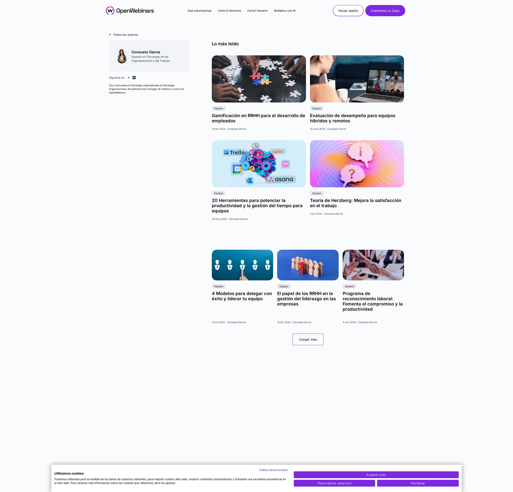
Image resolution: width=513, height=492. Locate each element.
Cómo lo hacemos (229, 10)
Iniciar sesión (348, 11)
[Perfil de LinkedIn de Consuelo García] (134, 77)
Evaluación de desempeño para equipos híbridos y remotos (352, 118)
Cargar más (308, 339)
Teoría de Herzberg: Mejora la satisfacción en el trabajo (355, 203)
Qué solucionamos (199, 10)
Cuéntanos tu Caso (385, 11)
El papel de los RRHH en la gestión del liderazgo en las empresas (306, 298)
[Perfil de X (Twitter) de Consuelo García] (129, 78)
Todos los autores (125, 34)
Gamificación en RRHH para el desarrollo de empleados (258, 118)
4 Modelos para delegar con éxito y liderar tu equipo (242, 296)
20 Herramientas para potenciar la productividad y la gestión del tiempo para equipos (257, 205)
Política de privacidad (273, 470)
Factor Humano (257, 10)
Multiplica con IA (285, 10)
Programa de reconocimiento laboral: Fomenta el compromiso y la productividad (373, 301)
